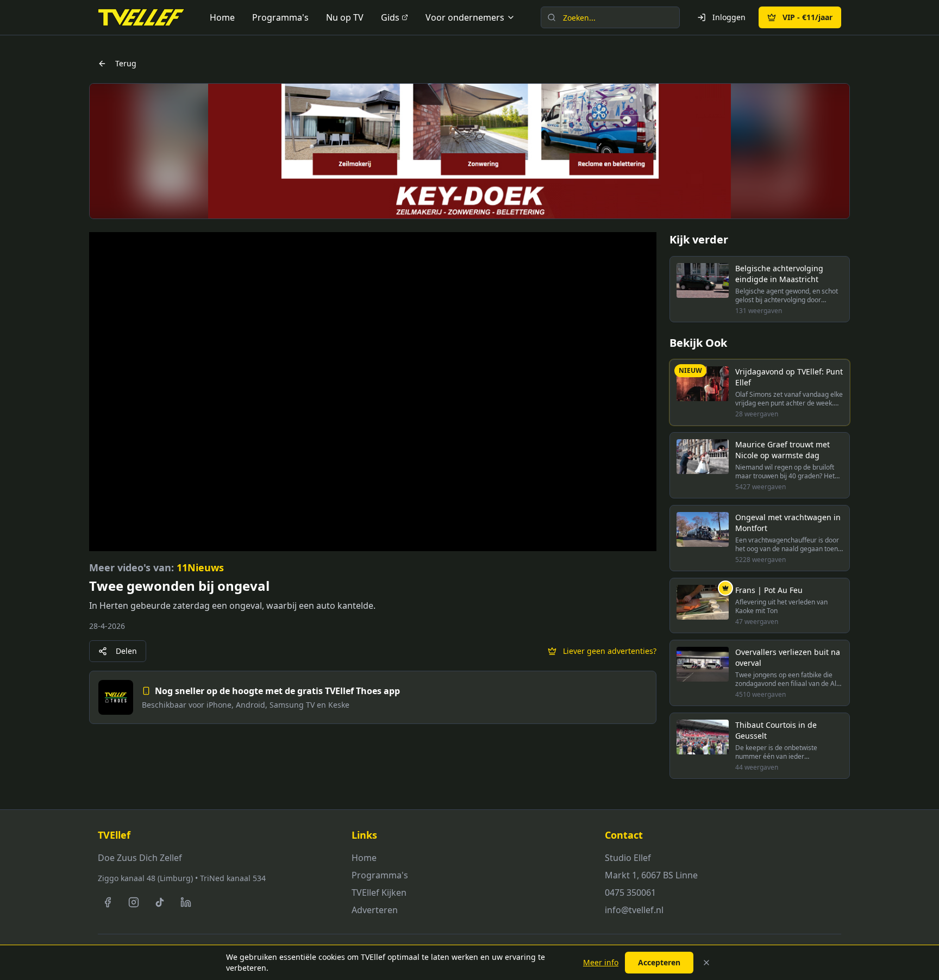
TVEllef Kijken (379, 892)
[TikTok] (160, 902)
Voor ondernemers (464, 17)
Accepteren (659, 962)
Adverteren (375, 910)
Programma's (280, 17)
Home (222, 17)
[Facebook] (107, 902)
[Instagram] (133, 902)
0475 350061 (630, 892)
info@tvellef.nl (634, 910)
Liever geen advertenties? (609, 651)
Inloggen (729, 17)
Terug (125, 63)
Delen (126, 651)
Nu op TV (345, 17)
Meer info (600, 962)
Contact (624, 834)
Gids (390, 17)
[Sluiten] (706, 962)
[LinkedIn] (186, 902)
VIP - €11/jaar (807, 17)
